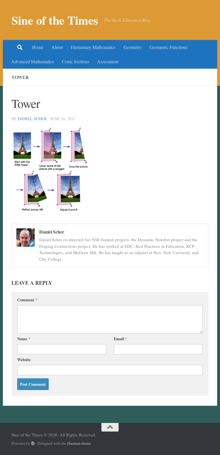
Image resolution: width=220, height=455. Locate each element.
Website (24, 360)
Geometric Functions (168, 47)
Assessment (107, 61)
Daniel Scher (32, 118)
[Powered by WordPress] (33, 443)
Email (120, 339)
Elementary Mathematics (93, 47)
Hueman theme (79, 443)
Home (37, 47)
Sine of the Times (54, 20)
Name (23, 339)
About (57, 47)
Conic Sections (75, 61)
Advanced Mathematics (32, 61)
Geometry (132, 47)
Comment (27, 300)
